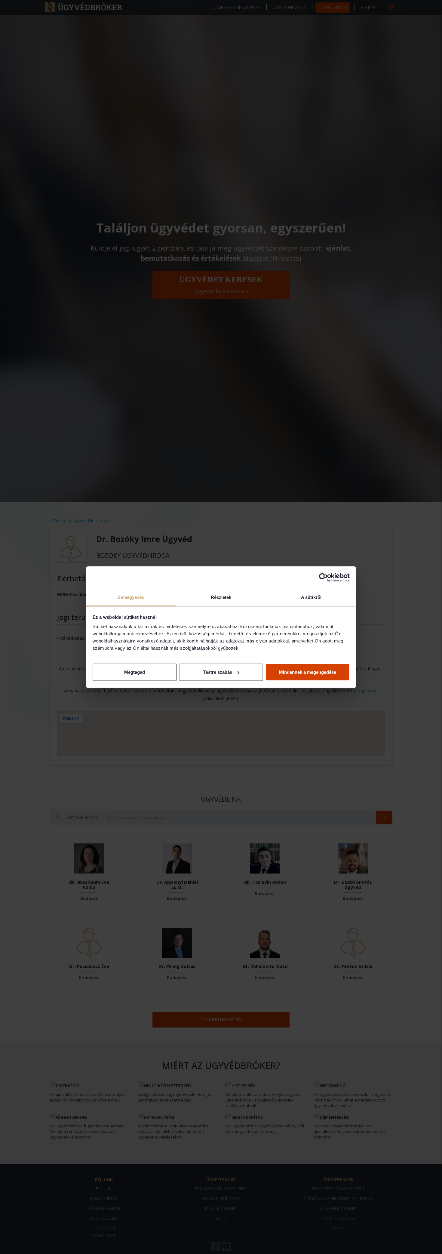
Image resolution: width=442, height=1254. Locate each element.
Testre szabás (217, 671)
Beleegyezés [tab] (130, 597)
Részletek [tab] (221, 597)
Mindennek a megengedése (307, 671)
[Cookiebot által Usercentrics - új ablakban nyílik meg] (323, 577)
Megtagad (134, 671)
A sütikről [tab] (311, 597)
